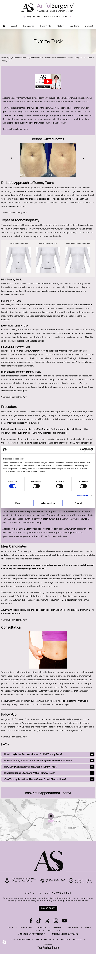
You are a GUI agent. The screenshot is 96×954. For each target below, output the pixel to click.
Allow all (78, 503)
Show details (82, 495)
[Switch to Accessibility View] (4, 942)
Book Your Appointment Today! (48, 793)
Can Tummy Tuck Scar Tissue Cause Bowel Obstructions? (35, 779)
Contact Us (53, 931)
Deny (17, 503)
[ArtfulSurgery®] (48, 7)
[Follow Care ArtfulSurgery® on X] (47, 921)
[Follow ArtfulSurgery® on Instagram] (56, 921)
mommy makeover (25, 529)
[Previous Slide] (12, 158)
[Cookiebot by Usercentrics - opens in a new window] (82, 450)
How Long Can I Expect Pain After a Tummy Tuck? (30, 766)
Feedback (73, 928)
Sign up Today (48, 908)
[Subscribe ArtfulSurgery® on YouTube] (64, 921)
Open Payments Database (65, 934)
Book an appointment (56, 16)
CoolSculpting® (69, 600)
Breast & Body (73, 58)
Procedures (28, 26)
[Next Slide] (84, 158)
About (14, 26)
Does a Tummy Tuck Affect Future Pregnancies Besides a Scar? (38, 760)
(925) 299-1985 (33, 16)
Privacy (42, 928)
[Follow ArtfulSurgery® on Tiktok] (38, 921)
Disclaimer (26, 928)
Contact (89, 26)
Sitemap (57, 928)
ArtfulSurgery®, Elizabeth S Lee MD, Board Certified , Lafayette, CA (28, 58)
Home (10, 928)
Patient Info (45, 26)
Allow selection (48, 503)
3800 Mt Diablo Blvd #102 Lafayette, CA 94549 (23, 880)
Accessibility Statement (31, 934)
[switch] (36, 486)
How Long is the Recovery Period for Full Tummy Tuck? (33, 754)
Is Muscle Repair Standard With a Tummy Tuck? (29, 773)
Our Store (74, 26)
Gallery (60, 26)
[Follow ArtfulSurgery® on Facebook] (30, 921)
